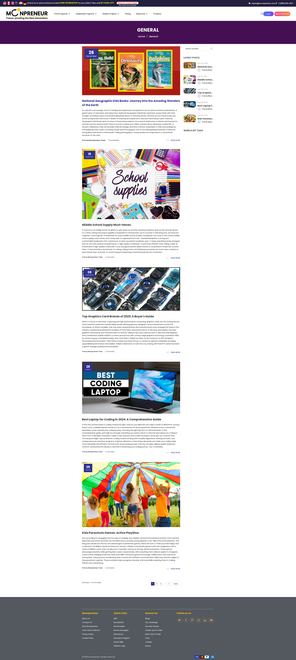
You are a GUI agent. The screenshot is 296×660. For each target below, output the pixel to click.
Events (148, 646)
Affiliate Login (119, 646)
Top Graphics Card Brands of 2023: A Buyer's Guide (118, 316)
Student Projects (109, 13)
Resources (140, 13)
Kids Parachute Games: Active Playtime (110, 533)
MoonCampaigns (121, 630)
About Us (86, 618)
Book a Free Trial (282, 14)
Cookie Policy (87, 638)
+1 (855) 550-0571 (285, 3)
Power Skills (118, 642)
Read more (175, 140)
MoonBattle (119, 622)
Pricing (128, 13)
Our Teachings (151, 622)
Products (157, 13)
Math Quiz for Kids (153, 634)
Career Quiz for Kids (153, 630)
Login (268, 14)
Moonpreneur (94, 657)
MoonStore (118, 634)
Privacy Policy (87, 634)
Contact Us (87, 622)
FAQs (147, 638)
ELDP (115, 618)
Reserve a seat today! (127, 3)
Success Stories (152, 626)
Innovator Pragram (122, 638)
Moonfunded (119, 626)
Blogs (147, 618)
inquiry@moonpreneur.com (263, 3)
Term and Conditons (91, 630)
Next (176, 584)
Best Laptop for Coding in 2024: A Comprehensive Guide (121, 419)
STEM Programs (61, 13)
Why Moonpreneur (90, 626)
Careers (148, 642)
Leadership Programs (85, 13)
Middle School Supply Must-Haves (106, 225)
